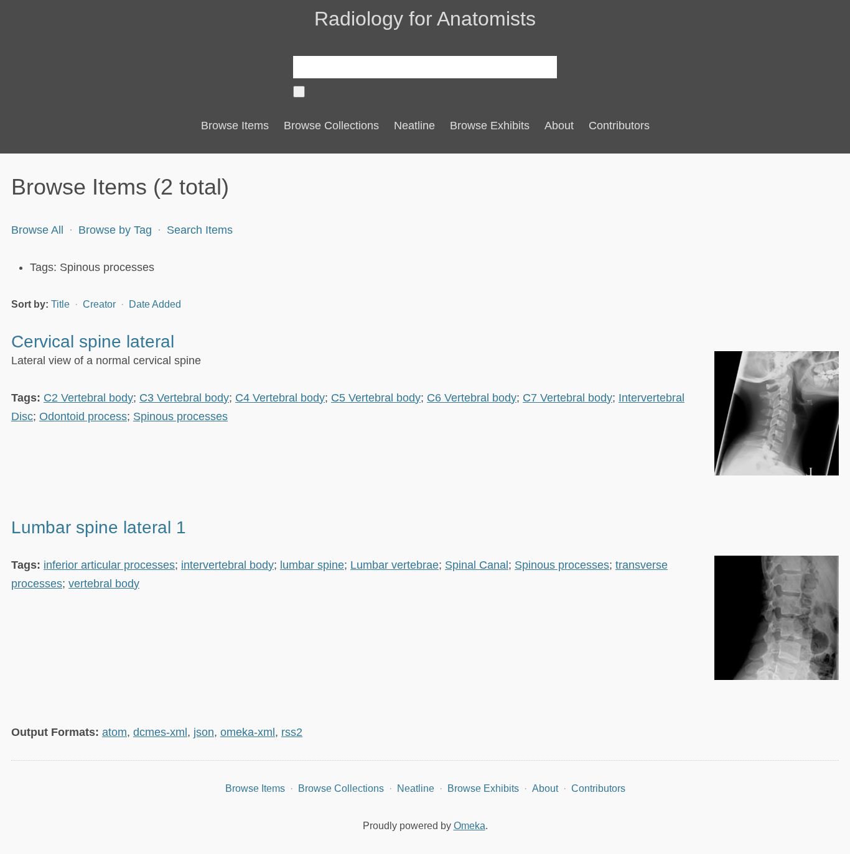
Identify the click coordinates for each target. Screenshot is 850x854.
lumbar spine (312, 565)
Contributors (619, 125)
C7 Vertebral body (567, 398)
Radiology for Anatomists (425, 18)
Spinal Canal (476, 565)
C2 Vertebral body (88, 398)
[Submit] (299, 92)
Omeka (469, 825)
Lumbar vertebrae (394, 565)
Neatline (414, 125)
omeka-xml (247, 732)
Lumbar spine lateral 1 (98, 527)
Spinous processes (180, 416)
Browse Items (235, 125)
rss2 (291, 732)
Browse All (37, 230)
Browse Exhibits (490, 125)
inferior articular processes (109, 565)
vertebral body (103, 583)
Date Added (155, 304)
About (559, 125)
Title (61, 304)
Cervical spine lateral (92, 341)
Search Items (200, 230)
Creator (100, 304)
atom (114, 732)
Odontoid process (83, 416)
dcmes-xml (160, 732)
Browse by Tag (115, 230)
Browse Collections (331, 125)
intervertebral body (227, 565)
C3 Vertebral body (184, 398)
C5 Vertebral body (376, 398)
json (204, 732)
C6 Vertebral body (471, 398)
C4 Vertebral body (280, 398)
